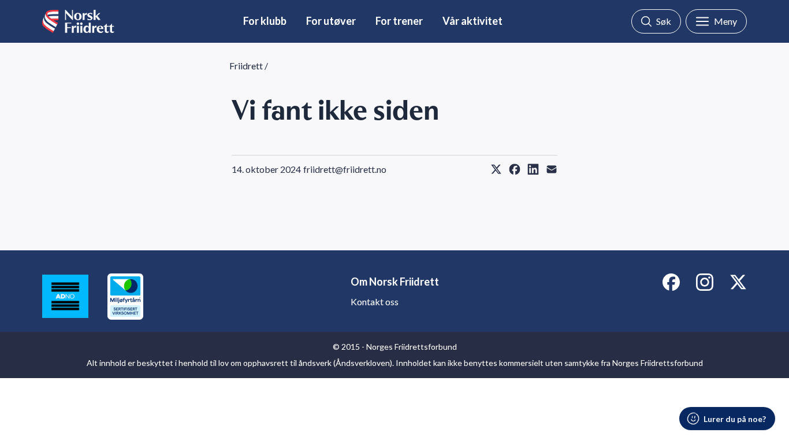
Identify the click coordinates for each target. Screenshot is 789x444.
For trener (399, 20)
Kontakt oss (375, 301)
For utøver (331, 20)
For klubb (264, 20)
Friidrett (246, 65)
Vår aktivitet (472, 20)
